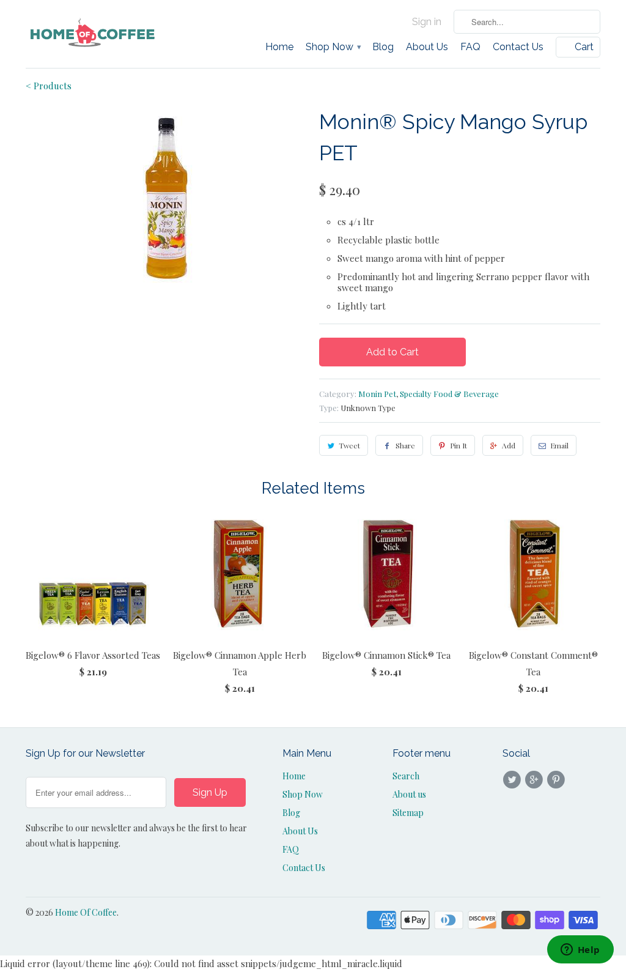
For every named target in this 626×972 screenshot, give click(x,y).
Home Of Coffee (86, 912)
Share (405, 445)
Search (405, 776)
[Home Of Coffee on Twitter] (514, 780)
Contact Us (518, 47)
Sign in (426, 22)
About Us (427, 47)
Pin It (458, 445)
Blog (383, 47)
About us (409, 794)
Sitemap (408, 812)
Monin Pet (377, 393)
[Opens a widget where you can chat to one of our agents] (580, 950)
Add (508, 445)
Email (559, 445)
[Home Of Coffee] (93, 33)
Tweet (349, 445)
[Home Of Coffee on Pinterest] (558, 780)
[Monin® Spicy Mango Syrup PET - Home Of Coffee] (166, 198)
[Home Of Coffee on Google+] (536, 780)
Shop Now (333, 47)
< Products (49, 86)
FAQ (470, 47)
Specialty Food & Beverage (449, 393)
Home (279, 47)
